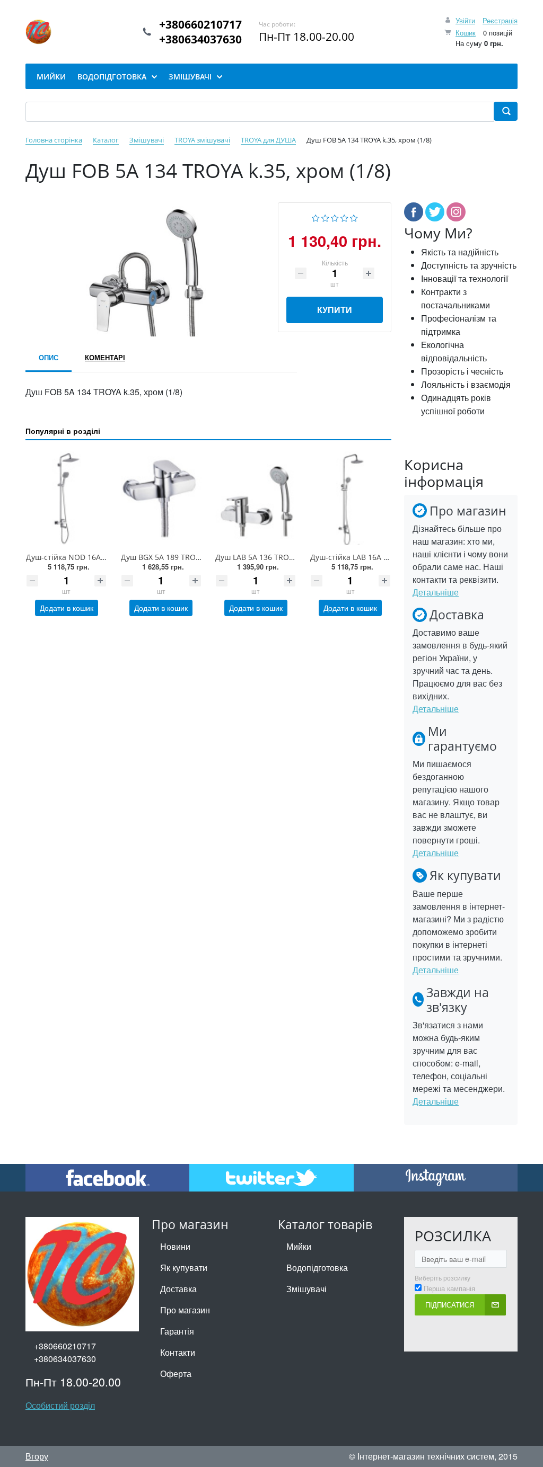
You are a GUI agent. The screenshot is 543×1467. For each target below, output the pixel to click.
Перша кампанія (449, 1288)
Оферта (175, 1373)
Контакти (177, 1352)
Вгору (36, 1456)
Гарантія (177, 1331)
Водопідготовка (317, 1267)
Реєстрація (500, 20)
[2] (325, 217)
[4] (344, 217)
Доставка (178, 1289)
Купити (334, 310)
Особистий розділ (60, 1405)
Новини (175, 1246)
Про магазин (185, 1310)
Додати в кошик (66, 607)
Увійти (465, 20)
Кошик (466, 33)
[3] (335, 217)
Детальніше (436, 592)
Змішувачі (306, 1289)
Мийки (298, 1246)
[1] (316, 217)
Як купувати (183, 1267)
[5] (354, 217)
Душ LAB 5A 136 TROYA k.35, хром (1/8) (284, 557)
